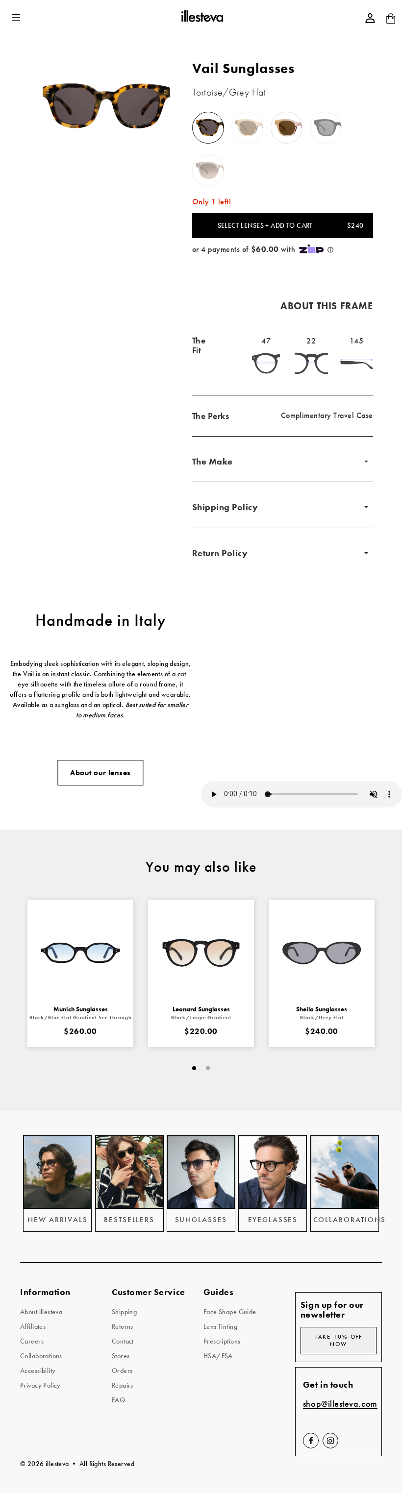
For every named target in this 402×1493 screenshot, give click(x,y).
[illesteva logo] (201, 17)
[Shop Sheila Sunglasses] (322, 952)
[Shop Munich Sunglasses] (80, 952)
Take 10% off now (338, 1340)
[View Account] (370, 18)
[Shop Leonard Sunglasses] (201, 952)
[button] (17, 18)
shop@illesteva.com (340, 1404)
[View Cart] (391, 22)
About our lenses (100, 773)
